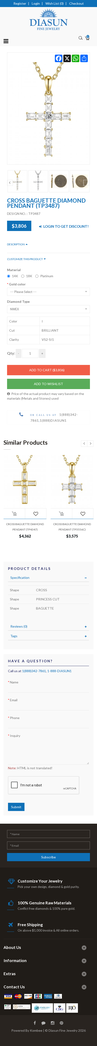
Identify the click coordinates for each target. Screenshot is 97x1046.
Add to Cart (47, 370)
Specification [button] (19, 578)
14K (15, 276)
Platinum (46, 276)
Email (13, 700)
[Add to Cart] (14, 513)
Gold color (17, 284)
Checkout (76, 3)
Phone (15, 718)
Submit (16, 807)
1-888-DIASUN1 (59, 671)
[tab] (48, 577)
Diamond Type (18, 301)
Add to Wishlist (48, 384)
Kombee (36, 1030)
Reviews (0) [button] (18, 626)
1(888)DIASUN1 (53, 420)
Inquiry (15, 736)
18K (29, 276)
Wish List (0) (54, 3)
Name (14, 682)
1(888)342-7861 (34, 671)
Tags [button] (13, 636)
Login (36, 3)
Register (19, 3)
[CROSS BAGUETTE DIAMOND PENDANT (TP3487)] (48, 108)
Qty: (11, 353)
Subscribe (48, 857)
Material (14, 270)
